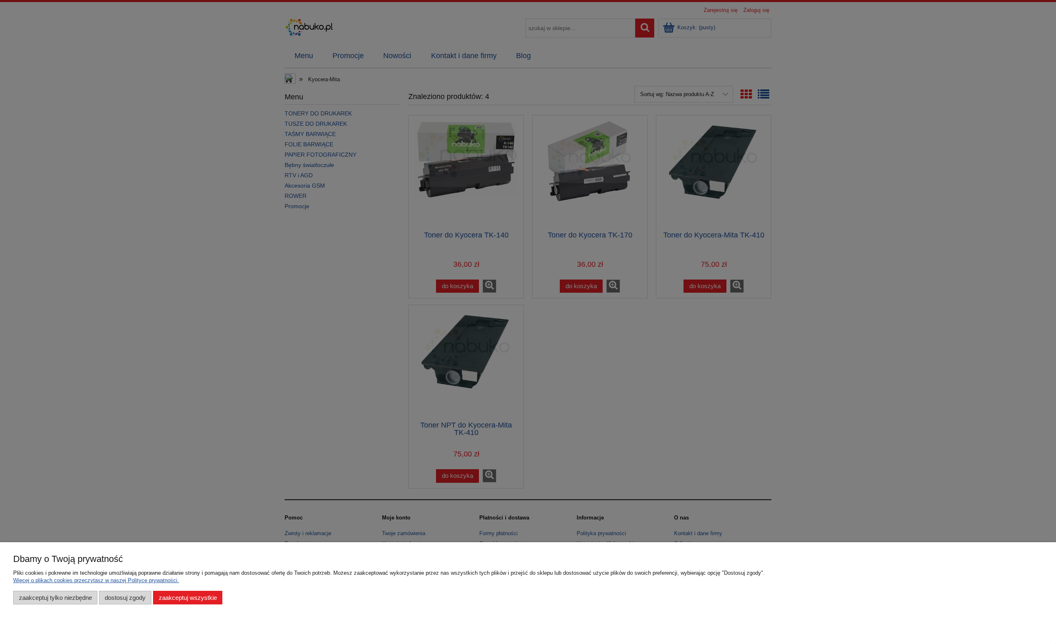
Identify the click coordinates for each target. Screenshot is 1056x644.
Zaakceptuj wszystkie (188, 597)
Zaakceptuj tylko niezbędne (55, 597)
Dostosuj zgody (125, 597)
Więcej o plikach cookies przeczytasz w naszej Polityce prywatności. (96, 580)
